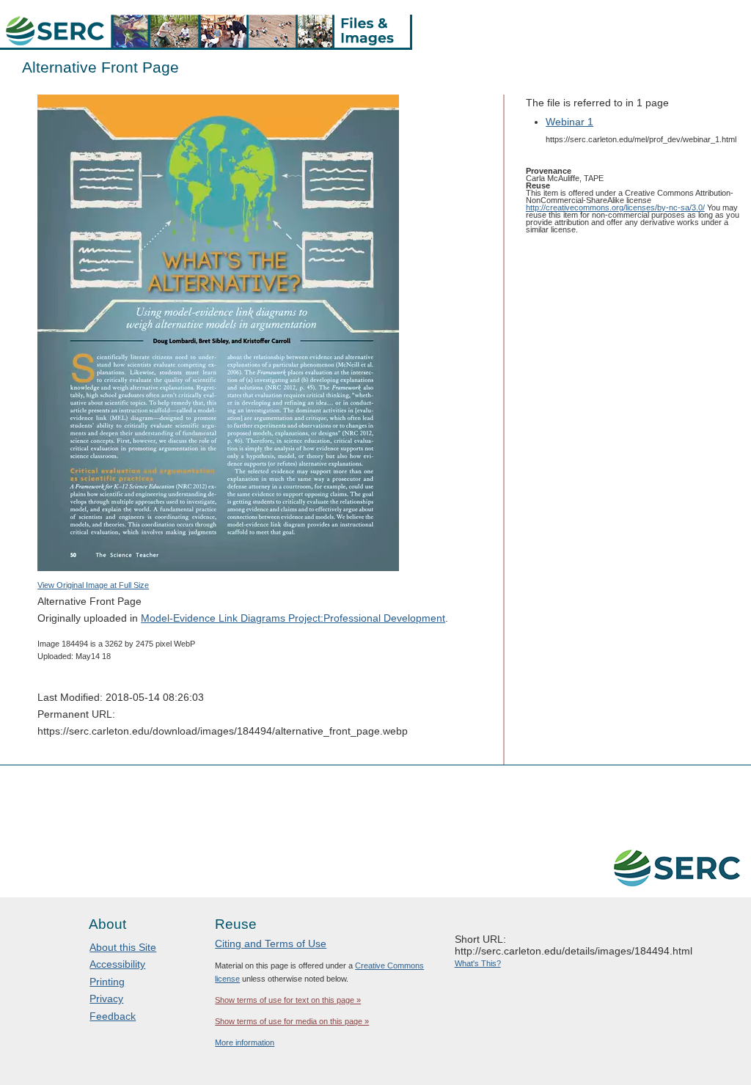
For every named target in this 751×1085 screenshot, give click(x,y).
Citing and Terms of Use (270, 943)
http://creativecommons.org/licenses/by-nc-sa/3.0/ (615, 207)
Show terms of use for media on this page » (292, 1021)
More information (244, 1042)
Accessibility (117, 964)
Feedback (112, 1016)
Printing (107, 981)
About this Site (122, 947)
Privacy (106, 998)
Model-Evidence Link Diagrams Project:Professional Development (293, 618)
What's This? (478, 963)
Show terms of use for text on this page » (288, 1000)
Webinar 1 (569, 122)
